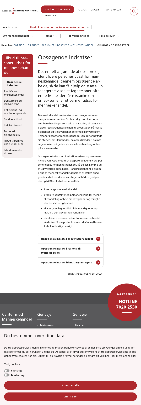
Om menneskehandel (16, 35)
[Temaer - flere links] (57, 36)
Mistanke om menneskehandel (50, 327)
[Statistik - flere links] (16, 27)
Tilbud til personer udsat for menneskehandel (56, 27)
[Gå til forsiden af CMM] (19, 11)
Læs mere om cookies (124, 355)
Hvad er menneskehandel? (85, 327)
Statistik (8, 27)
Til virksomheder (79, 35)
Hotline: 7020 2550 (57, 9)
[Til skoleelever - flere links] (118, 36)
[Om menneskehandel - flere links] (32, 36)
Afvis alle (70, 396)
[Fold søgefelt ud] (134, 11)
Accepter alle (70, 385)
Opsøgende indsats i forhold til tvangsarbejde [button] (60, 250)
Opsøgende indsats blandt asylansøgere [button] (66, 262)
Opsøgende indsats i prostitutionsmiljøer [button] (67, 238)
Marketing (18, 375)
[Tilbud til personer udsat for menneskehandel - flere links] (87, 27)
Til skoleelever (106, 35)
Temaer (48, 35)
